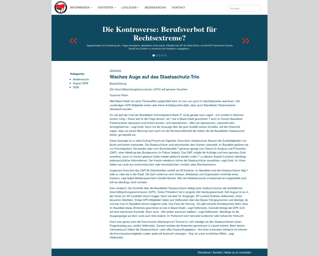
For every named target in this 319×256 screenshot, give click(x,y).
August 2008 (80, 83)
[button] (70, 38)
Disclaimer (204, 252)
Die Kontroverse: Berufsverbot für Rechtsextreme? (159, 33)
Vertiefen (106, 7)
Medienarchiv (155, 7)
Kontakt (178, 7)
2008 (76, 87)
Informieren (80, 7)
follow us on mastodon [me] (237, 252)
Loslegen (129, 7)
